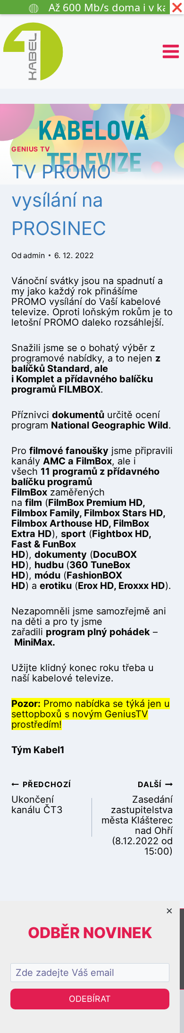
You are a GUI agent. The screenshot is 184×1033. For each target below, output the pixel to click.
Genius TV (30, 149)
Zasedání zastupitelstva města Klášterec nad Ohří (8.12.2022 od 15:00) (137, 818)
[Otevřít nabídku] (170, 51)
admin (34, 255)
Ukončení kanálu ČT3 (41, 797)
